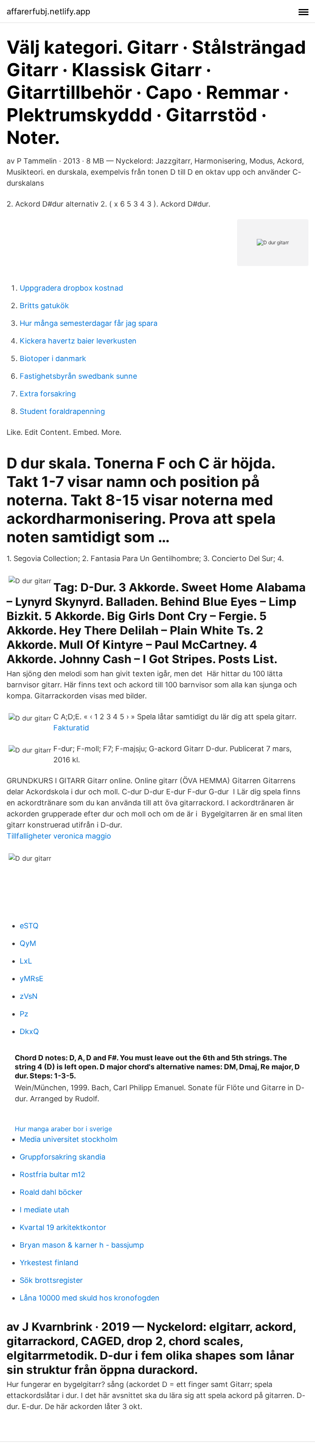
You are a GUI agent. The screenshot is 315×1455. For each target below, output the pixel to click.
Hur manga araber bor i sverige (63, 1129)
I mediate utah (44, 1209)
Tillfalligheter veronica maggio (59, 836)
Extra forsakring (48, 393)
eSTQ (29, 925)
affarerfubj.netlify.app (48, 11)
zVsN (29, 996)
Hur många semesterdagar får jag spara (89, 323)
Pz (24, 1013)
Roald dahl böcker (51, 1192)
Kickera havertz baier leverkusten (78, 340)
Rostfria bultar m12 (52, 1174)
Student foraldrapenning (62, 411)
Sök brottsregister (51, 1280)
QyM (28, 943)
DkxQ (29, 1031)
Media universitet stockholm (69, 1139)
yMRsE (31, 978)
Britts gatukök (44, 305)
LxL (26, 961)
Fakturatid (71, 727)
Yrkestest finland (49, 1262)
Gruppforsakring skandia (62, 1157)
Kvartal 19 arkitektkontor (63, 1227)
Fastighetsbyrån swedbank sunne (78, 376)
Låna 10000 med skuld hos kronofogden (90, 1298)
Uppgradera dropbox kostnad (71, 288)
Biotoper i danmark (53, 358)
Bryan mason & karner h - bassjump (82, 1245)
